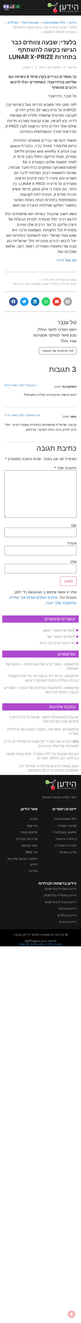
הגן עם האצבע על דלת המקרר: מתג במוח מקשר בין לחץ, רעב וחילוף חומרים (42, 755)
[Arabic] (18, 6)
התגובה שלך (65, 468)
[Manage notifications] (71, 1314)
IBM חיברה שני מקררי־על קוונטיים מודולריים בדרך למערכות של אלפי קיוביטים (41, 743)
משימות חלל (30, 22)
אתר (73, 561)
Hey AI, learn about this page (40, 944)
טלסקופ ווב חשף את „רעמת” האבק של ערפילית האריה (43, 731)
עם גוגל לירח (66, 260)
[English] (12, 6)
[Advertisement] (40, 1134)
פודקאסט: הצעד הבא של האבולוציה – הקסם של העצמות (42, 666)
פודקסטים (66, 654)
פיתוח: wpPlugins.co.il (40, 941)
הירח (21, 283)
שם (73, 525)
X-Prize (12, 22)
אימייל (71, 543)
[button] (67, 301)
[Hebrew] (6, 6)
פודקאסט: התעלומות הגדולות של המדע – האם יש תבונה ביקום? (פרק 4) (41, 689)
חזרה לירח (49, 279)
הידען (72, 22)
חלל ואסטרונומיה (54, 22)
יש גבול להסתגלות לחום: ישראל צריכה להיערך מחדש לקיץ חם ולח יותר (44, 719)
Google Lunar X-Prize (44, 283)
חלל (15, 283)
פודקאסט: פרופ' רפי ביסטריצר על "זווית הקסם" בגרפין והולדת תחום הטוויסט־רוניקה (43, 678)
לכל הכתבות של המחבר (58, 351)
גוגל (28, 283)
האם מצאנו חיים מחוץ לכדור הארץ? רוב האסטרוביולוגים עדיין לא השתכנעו (49, 768)
